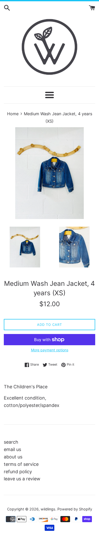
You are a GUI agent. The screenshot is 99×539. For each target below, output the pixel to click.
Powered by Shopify (74, 509)
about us (13, 456)
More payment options (49, 350)
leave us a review (22, 478)
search (11, 442)
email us (12, 449)
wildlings (48, 509)
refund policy (18, 471)
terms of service (21, 464)
